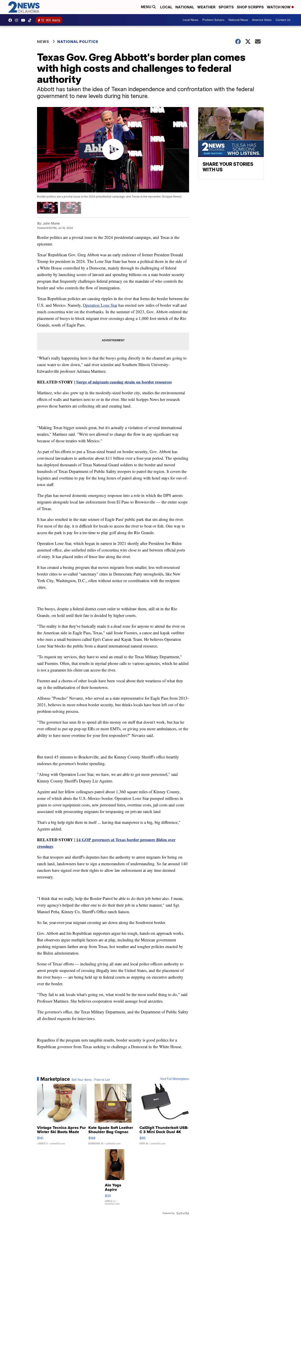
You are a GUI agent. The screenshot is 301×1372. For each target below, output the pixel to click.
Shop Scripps (250, 7)
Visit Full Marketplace (174, 1079)
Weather (206, 7)
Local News (190, 20)
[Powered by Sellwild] (182, 1213)
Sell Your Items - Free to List (91, 1079)
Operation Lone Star (100, 305)
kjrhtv (11, 20)
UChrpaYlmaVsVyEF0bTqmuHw (24, 20)
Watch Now (279, 7)
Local (166, 7)
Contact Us (283, 20)
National (184, 7)
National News (238, 20)
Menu (146, 7)
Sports (226, 7)
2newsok (17, 20)
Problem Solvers (213, 20)
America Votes (262, 20)
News (43, 41)
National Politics (77, 41)
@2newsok (30, 20)
